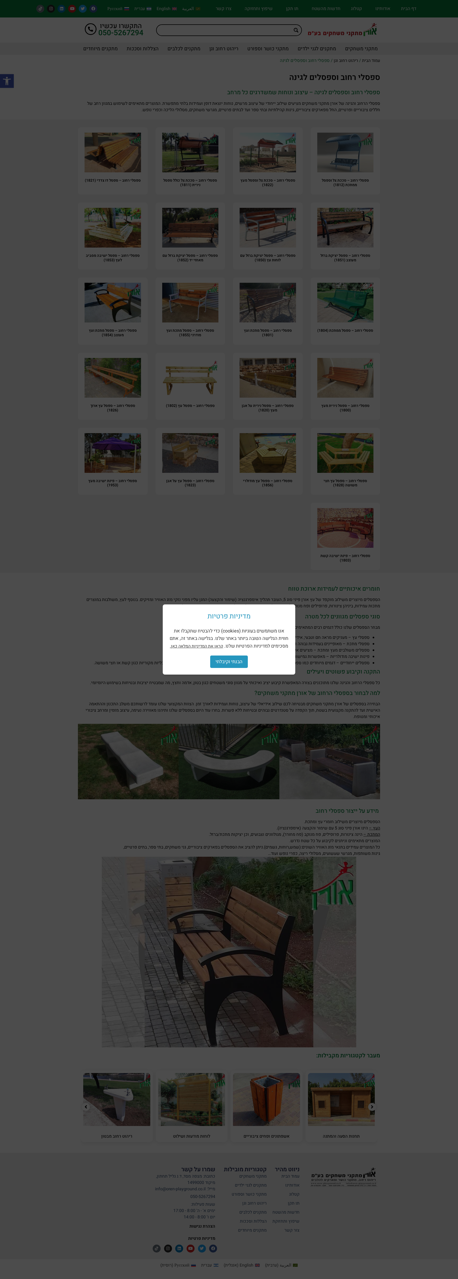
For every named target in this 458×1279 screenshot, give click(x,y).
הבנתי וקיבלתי (229, 661)
